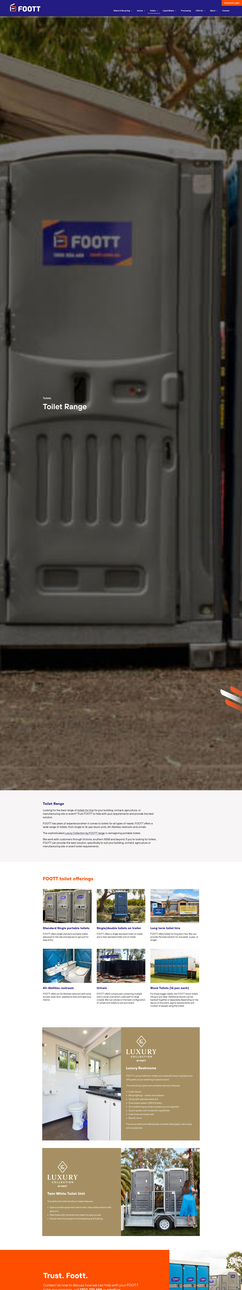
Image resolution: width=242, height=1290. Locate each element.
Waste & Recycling (122, 11)
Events (140, 11)
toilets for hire (85, 810)
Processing (186, 11)
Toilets (153, 11)
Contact (225, 11)
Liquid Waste (168, 11)
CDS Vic (199, 11)
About (212, 11)
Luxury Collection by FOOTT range (85, 833)
